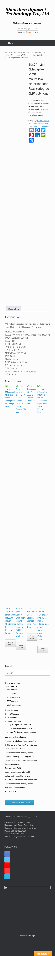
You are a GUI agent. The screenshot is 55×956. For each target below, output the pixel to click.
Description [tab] (13, 308)
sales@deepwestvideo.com (29, 23)
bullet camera (12, 693)
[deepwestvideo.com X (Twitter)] (7, 859)
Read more (10, 643)
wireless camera (14, 705)
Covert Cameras (12, 713)
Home (7, 52)
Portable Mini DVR (13, 721)
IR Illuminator (10, 717)
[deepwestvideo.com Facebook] (7, 854)
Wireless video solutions (15, 737)
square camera (13, 697)
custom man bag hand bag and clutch (21, 756)
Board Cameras (11, 709)
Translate (35, 32)
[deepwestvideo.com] (27, 12)
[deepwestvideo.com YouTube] (7, 870)
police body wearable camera (19, 728)
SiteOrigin (31, 935)
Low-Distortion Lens (41, 126)
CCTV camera (11, 686)
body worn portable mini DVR (19, 724)
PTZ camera (12, 701)
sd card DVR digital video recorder (21, 732)
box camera (12, 689)
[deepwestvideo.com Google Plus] (7, 865)
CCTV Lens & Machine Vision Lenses (26, 52)
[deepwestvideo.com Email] (7, 876)
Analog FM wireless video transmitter (21, 740)
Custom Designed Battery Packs (19, 752)
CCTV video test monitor (15, 748)
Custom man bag (12, 682)
